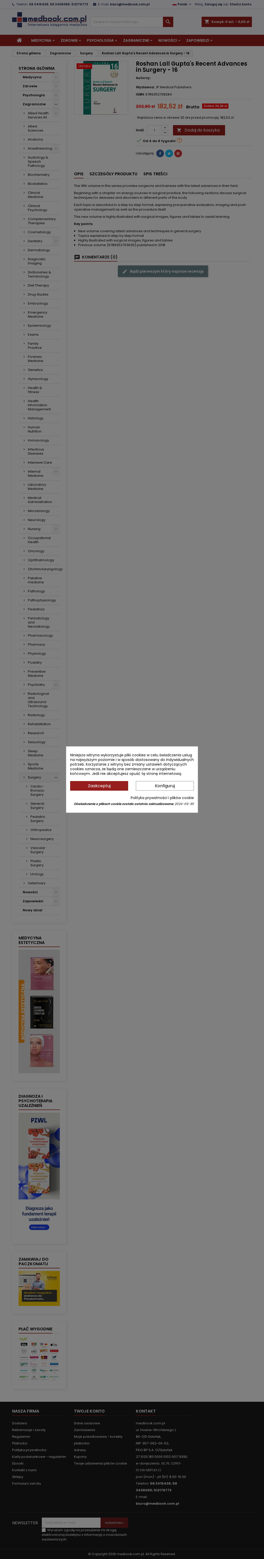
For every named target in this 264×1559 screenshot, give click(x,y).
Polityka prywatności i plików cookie (162, 797)
